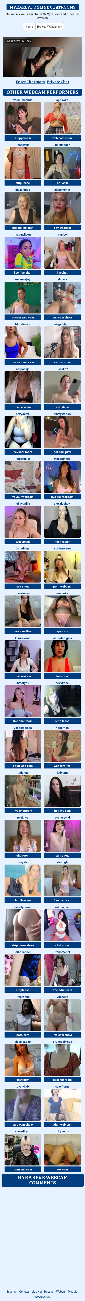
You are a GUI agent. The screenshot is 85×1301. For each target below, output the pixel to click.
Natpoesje (22, 369)
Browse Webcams (48, 26)
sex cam (62, 1169)
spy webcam (62, 228)
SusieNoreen (62, 548)
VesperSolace (23, 728)
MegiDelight (62, 324)
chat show (62, 945)
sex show (62, 407)
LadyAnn (62, 772)
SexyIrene (62, 683)
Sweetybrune (22, 907)
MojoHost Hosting (42, 1291)
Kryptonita (23, 997)
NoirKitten (62, 728)
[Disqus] (42, 1238)
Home (29, 26)
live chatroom (23, 811)
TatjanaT (23, 772)
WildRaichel (62, 907)
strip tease (23, 183)
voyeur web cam (23, 317)
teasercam (23, 541)
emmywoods (62, 414)
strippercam (23, 138)
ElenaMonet (62, 190)
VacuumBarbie (22, 100)
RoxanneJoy (22, 279)
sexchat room (23, 452)
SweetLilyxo (22, 1131)
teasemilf (23, 145)
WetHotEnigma (62, 638)
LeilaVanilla (23, 503)
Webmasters (42, 1296)
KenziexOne (22, 638)
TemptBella (23, 459)
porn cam (22, 1035)
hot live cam (62, 811)
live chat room (22, 721)
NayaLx (22, 862)
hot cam (62, 183)
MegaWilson (23, 234)
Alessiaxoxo (23, 1042)
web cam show (62, 138)
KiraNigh (62, 862)
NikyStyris (62, 1131)
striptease (22, 990)
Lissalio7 (62, 369)
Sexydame (23, 414)
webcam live (62, 766)
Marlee (62, 234)
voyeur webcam (22, 497)
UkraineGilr (62, 145)
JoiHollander (23, 952)
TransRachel (62, 952)
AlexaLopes (22, 190)
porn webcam (62, 586)
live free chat (22, 272)
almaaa (62, 279)
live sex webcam (23, 362)
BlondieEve (22, 324)
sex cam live (62, 362)
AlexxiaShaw (62, 503)
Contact (24, 1291)
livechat (62, 272)
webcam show (62, 317)
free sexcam (23, 676)
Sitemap (11, 1291)
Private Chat (58, 82)
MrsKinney (23, 593)
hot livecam (62, 541)
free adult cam (62, 990)
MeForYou (22, 683)
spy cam (62, 631)
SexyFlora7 (62, 1086)
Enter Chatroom (30, 82)
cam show (62, 855)
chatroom (22, 855)
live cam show (62, 1035)
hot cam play (62, 452)
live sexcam (23, 407)
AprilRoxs (62, 100)
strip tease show (23, 945)
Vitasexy (62, 997)
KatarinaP (22, 548)
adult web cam (23, 766)
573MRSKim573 (62, 1042)
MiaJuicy (22, 817)
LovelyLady (23, 1086)
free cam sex (62, 900)
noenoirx (62, 593)
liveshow (62, 676)
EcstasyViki (62, 817)
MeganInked (62, 459)
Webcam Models (66, 1291)
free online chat (22, 228)
